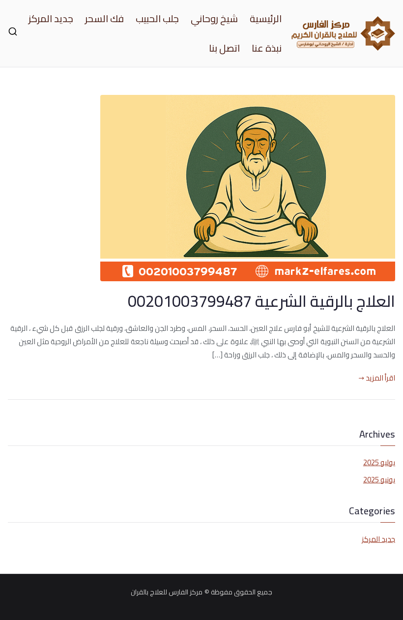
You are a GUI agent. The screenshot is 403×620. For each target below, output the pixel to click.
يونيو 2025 (379, 479)
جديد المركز (51, 19)
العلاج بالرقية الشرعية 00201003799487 (261, 301)
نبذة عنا (267, 48)
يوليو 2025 (379, 462)
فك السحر (104, 19)
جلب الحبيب (157, 19)
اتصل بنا (224, 48)
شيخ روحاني (214, 19)
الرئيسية (266, 19)
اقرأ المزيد (380, 377)
